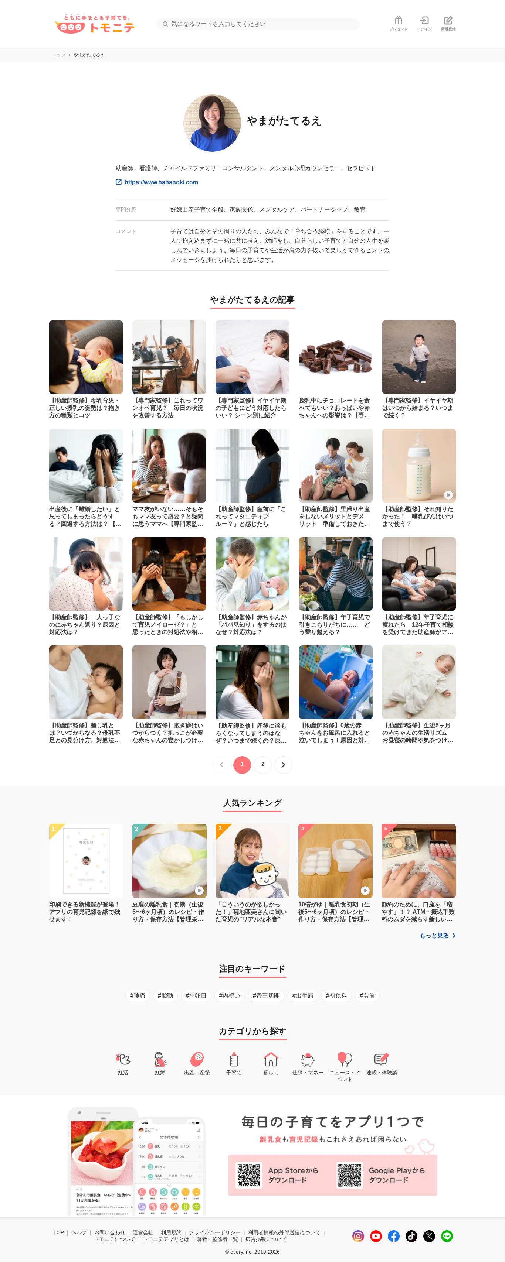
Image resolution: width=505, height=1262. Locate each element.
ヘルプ (79, 1232)
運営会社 (143, 1232)
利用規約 (171, 1232)
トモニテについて (114, 1239)
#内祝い (229, 995)
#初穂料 (336, 995)
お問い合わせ (109, 1232)
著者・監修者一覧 (217, 1239)
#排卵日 (196, 995)
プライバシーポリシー (215, 1232)
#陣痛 (137, 995)
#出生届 (302, 995)
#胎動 (165, 995)
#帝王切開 (266, 995)
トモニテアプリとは (166, 1239)
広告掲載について (266, 1239)
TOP (58, 1232)
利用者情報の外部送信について (284, 1232)
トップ (58, 55)
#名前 (367, 995)
